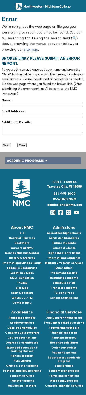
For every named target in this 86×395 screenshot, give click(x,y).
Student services (22, 375)
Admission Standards (64, 237)
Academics (22, 312)
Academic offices (22, 322)
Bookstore (22, 242)
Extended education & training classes (22, 349)
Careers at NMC (22, 247)
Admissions (64, 227)
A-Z (22, 232)
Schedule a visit (64, 282)
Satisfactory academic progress (64, 359)
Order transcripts (64, 347)
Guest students (64, 247)
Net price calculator (64, 342)
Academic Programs (25, 161)
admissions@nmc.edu (64, 205)
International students (64, 257)
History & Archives (22, 257)
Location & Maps (22, 272)
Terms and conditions (64, 375)
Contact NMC (22, 302)
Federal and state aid (64, 327)
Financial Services (64, 312)
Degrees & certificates (22, 342)
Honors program (22, 355)
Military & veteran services (64, 262)
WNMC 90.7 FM (22, 297)
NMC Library (22, 360)
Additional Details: (17, 122)
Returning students (64, 277)
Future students (64, 242)
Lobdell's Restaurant (22, 267)
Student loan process (64, 370)
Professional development (22, 370)
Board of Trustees (22, 237)
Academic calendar (22, 317)
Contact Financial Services (64, 385)
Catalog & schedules (22, 327)
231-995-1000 (64, 193)
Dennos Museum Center (22, 252)
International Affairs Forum (22, 262)
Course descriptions (22, 337)
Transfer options (22, 380)
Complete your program (22, 332)
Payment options (64, 352)
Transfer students (64, 287)
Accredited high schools (64, 232)
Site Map (22, 287)
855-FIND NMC (64, 199)
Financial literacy (64, 337)
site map (31, 49)
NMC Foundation (22, 277)
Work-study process (64, 380)
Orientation (64, 267)
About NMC (22, 227)
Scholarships (64, 365)
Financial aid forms (64, 332)
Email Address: (13, 111)
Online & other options (22, 365)
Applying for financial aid (64, 317)
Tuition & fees (64, 292)
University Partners (22, 385)
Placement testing (64, 272)
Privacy (22, 282)
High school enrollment (64, 252)
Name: (7, 100)
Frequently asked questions (64, 322)
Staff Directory (22, 292)
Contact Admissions (64, 297)
